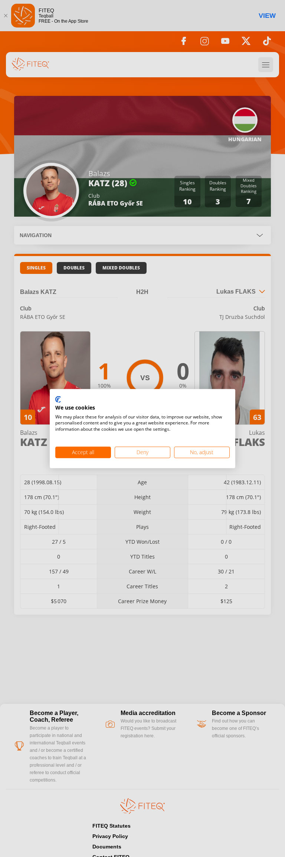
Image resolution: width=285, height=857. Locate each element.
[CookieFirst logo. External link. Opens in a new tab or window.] (58, 400)
